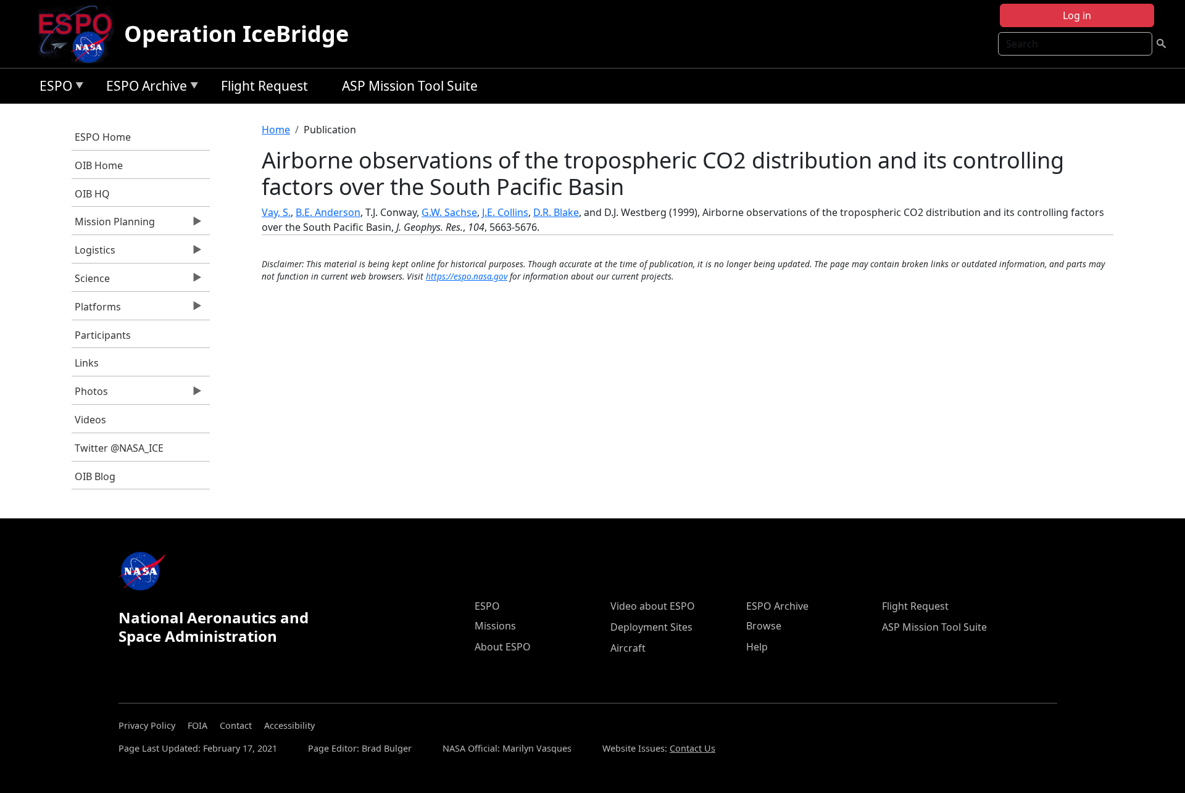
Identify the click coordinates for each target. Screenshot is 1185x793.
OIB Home (99, 165)
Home (276, 129)
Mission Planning (113, 225)
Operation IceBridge (236, 34)
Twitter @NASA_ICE (119, 448)
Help (757, 647)
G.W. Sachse (449, 212)
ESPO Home (103, 137)
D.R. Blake (556, 212)
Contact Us (692, 748)
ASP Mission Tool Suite (410, 85)
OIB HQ (92, 194)
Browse (763, 626)
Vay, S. (276, 212)
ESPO (52, 88)
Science (91, 281)
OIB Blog (95, 476)
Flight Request (264, 85)
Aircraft (628, 648)
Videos (90, 419)
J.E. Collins (505, 212)
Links (87, 363)
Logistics (93, 253)
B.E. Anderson (328, 212)
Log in (1077, 15)
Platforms (96, 310)
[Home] (80, 34)
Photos (90, 394)
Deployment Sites (651, 627)
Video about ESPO (652, 606)
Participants (103, 335)
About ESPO (503, 647)
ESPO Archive (143, 88)
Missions (495, 626)
